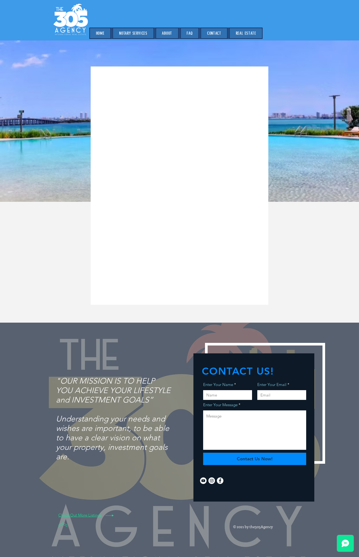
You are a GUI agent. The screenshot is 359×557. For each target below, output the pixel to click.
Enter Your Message (220, 405)
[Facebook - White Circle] (220, 480)
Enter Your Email (271, 384)
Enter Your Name (218, 384)
